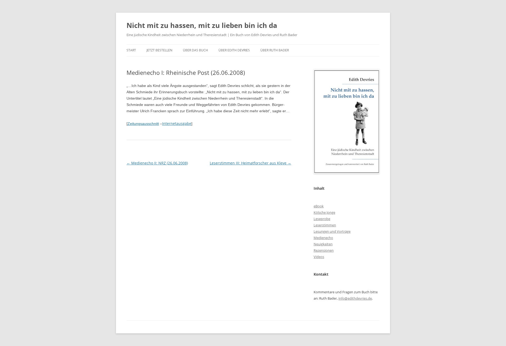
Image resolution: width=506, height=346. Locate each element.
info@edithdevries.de (355, 298)
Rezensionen (324, 250)
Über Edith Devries (234, 50)
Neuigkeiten (323, 244)
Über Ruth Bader (274, 50)
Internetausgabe (176, 123)
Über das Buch (195, 50)
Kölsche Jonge (324, 212)
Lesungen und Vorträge (332, 231)
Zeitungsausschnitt (143, 123)
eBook (319, 206)
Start (131, 50)
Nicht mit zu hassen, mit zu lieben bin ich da (201, 25)
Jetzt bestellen (159, 50)
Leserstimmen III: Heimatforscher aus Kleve (250, 162)
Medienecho (323, 237)
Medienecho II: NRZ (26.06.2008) (157, 162)
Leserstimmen (325, 225)
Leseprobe (322, 218)
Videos (319, 256)
